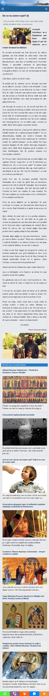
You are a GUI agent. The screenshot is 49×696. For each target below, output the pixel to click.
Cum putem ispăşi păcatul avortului (18, 415)
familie (36, 21)
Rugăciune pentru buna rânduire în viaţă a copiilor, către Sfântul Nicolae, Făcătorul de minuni (21, 645)
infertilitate (12, 24)
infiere (19, 24)
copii (31, 21)
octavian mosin (27, 24)
